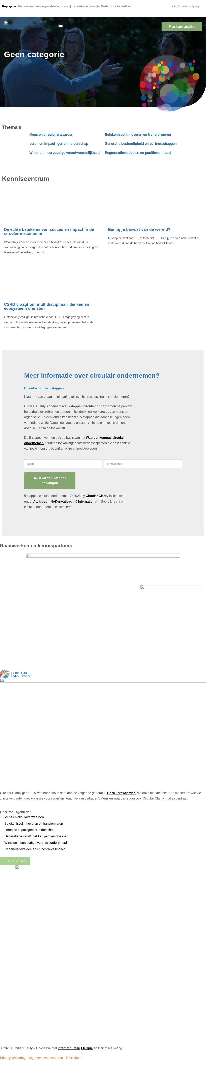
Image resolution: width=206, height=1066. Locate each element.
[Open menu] (60, 26)
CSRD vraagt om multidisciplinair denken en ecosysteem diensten (46, 306)
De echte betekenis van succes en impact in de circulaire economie (49, 231)
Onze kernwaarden (121, 793)
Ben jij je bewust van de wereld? (139, 229)
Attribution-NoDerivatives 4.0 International (65, 501)
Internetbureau (69, 1048)
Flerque (87, 1048)
